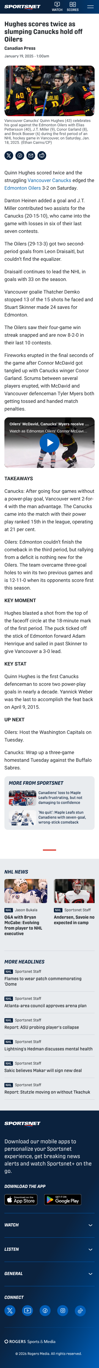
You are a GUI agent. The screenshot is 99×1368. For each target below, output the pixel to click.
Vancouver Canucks (49, 180)
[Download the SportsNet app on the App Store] (20, 1199)
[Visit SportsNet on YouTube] (27, 1310)
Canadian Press (19, 48)
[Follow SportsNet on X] (9, 1310)
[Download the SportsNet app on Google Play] (62, 1199)
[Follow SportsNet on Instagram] (62, 1310)
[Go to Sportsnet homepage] (22, 7)
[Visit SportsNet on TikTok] (80, 1310)
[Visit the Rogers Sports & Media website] (29, 1342)
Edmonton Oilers (22, 187)
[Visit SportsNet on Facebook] (45, 1310)
